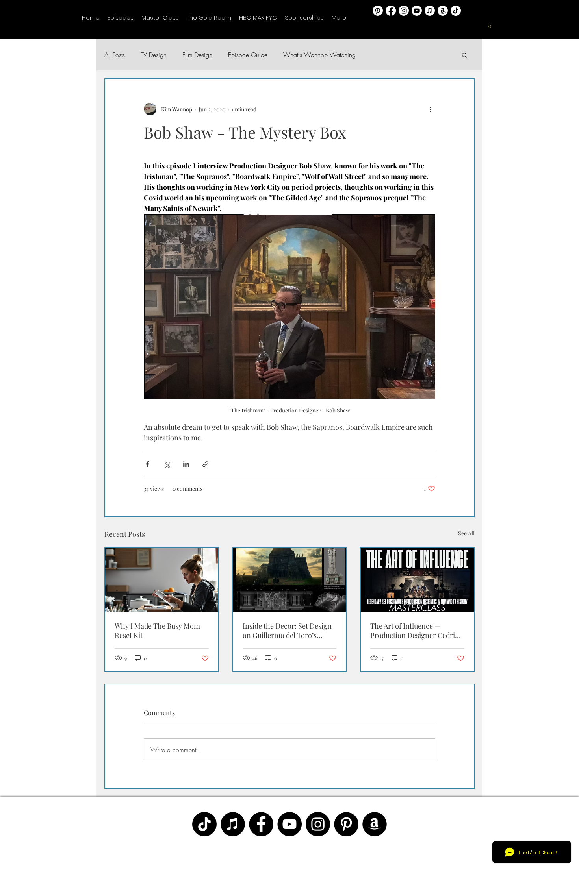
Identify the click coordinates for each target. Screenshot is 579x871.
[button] (490, 29)
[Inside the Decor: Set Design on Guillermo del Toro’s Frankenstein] (289, 580)
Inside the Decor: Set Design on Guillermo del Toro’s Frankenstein (287, 630)
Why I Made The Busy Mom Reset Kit (157, 630)
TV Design (154, 54)
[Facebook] (391, 11)
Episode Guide (247, 54)
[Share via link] (205, 464)
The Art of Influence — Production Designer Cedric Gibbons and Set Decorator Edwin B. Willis (414, 630)
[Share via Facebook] (147, 464)
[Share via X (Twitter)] (167, 464)
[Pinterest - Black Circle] (346, 824)
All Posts (114, 54)
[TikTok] (456, 11)
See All (466, 533)
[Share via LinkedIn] (186, 464)
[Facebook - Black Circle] (261, 824)
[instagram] (318, 824)
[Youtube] (417, 11)
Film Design (197, 54)
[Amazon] (443, 11)
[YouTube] (289, 824)
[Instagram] (404, 11)
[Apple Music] (430, 11)
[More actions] (430, 109)
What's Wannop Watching (319, 54)
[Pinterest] (378, 11)
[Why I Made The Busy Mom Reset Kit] (161, 580)
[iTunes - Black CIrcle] (233, 824)
